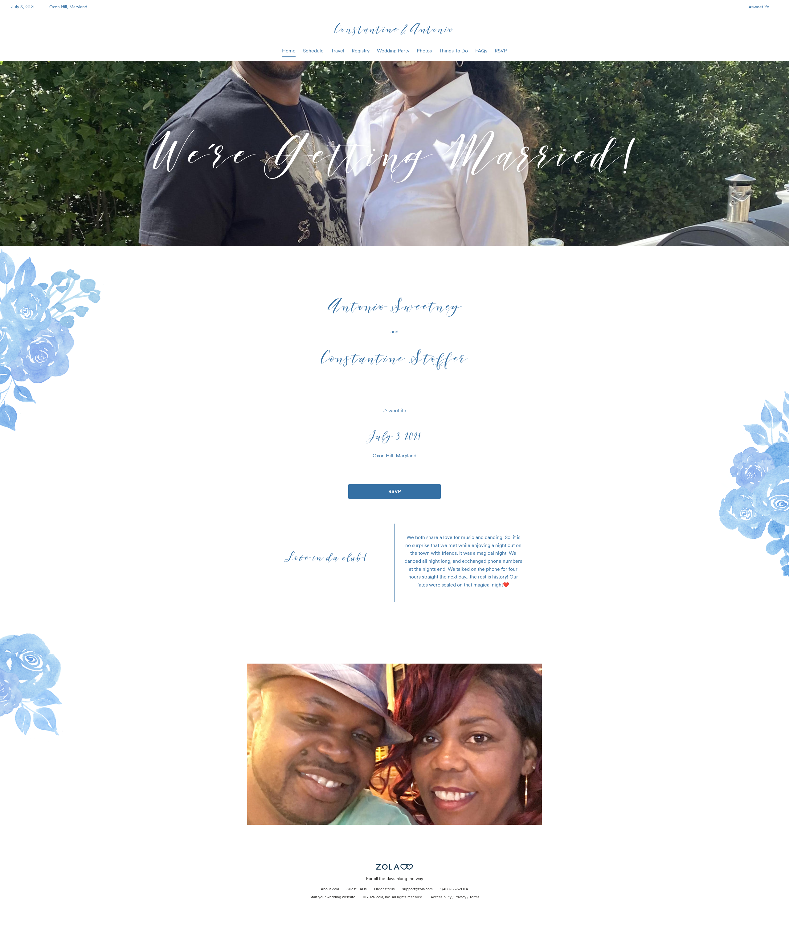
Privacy (460, 897)
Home (289, 51)
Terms (474, 897)
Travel (337, 51)
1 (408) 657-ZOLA (454, 889)
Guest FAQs (356, 889)
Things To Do (453, 51)
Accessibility (441, 897)
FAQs (481, 51)
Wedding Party (393, 51)
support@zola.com (417, 889)
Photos (424, 51)
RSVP (501, 51)
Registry (361, 51)
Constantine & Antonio (395, 28)
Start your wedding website (332, 897)
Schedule (313, 51)
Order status (384, 889)
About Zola (330, 889)
